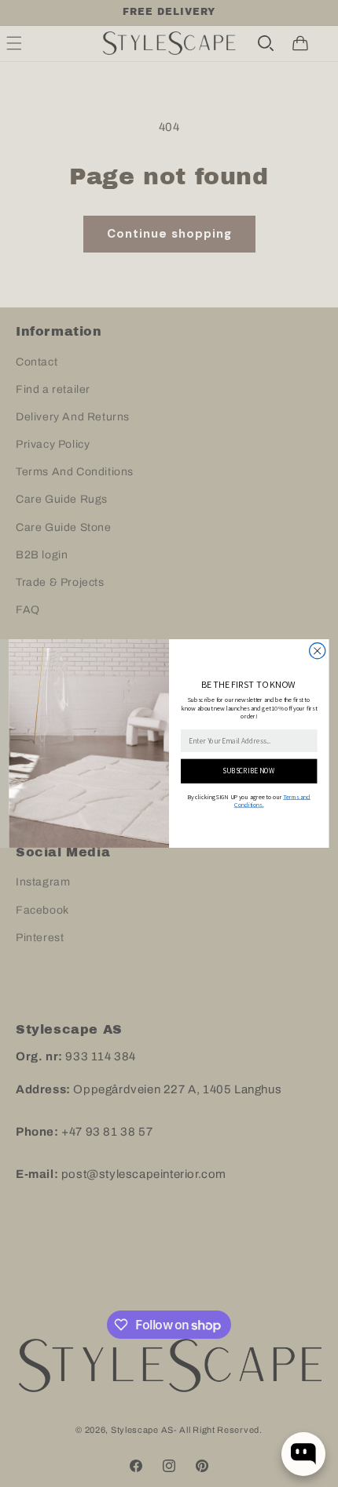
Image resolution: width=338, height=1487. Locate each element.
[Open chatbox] (303, 1454)
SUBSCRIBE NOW (248, 771)
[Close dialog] (317, 651)
